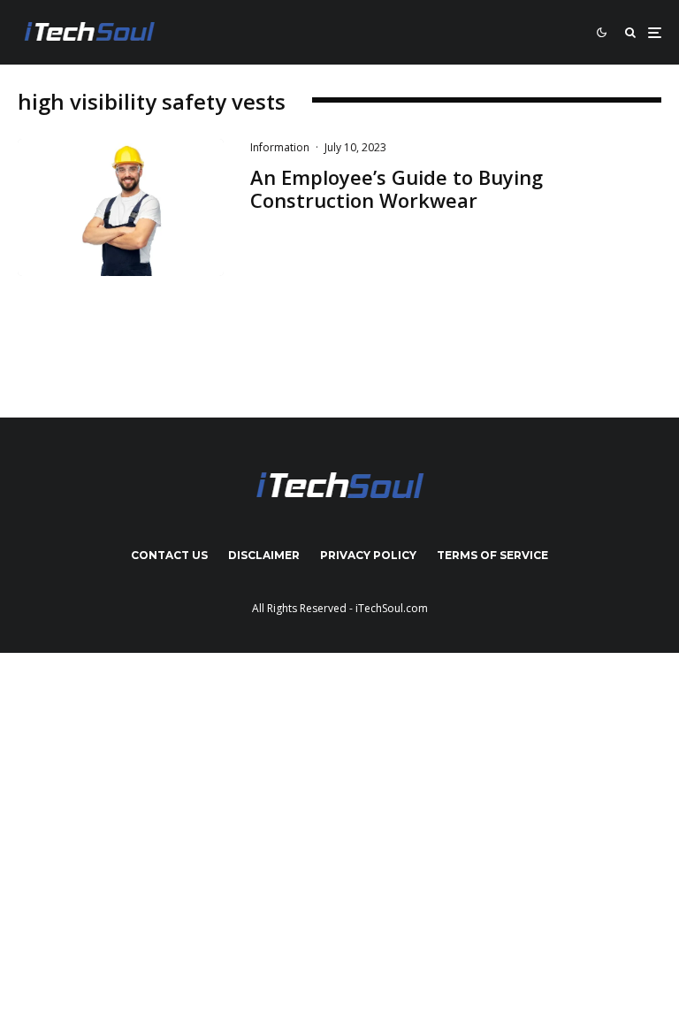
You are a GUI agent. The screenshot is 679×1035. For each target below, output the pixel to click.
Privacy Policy (368, 555)
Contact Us (169, 555)
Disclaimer (264, 555)
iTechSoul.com (391, 608)
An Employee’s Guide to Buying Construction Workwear (396, 188)
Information (279, 147)
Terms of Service (492, 555)
